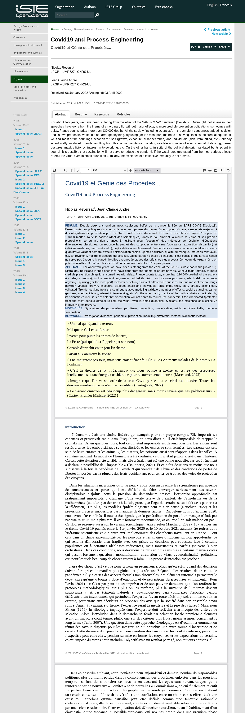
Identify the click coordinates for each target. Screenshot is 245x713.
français (226, 5)
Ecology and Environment (27, 45)
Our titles (138, 7)
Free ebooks (163, 7)
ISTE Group (113, 7)
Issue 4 (20, 292)
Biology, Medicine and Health (25, 28)
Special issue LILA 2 (28, 171)
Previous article (219, 29)
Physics (17, 79)
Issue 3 (20, 265)
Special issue (24, 156)
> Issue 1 (140, 30)
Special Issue (24, 152)
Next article (220, 33)
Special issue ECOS (28, 219)
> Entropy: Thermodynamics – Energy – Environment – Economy (97, 30)
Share (223, 46)
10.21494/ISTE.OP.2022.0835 (110, 103)
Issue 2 (20, 179)
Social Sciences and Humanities (24, 88)
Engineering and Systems (27, 53)
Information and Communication (22, 62)
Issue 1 (20, 129)
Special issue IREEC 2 (29, 183)
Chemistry (19, 37)
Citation (208, 46)
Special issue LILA (27, 210)
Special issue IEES (27, 175)
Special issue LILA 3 (28, 133)
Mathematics (20, 71)
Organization (64, 7)
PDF (194, 46)
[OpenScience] (32, 10)
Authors (90, 7)
